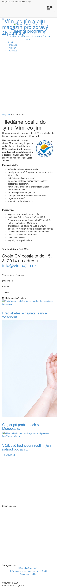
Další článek (9, 455)
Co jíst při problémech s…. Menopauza (22, 426)
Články (12, 47)
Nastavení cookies (28, 574)
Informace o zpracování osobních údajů (28, 571)
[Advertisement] (28, 83)
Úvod (10, 41)
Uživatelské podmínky (28, 568)
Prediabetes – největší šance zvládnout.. (24, 314)
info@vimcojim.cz (19, 265)
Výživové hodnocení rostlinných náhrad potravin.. (26, 447)
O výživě (13, 50)
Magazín (13, 44)
